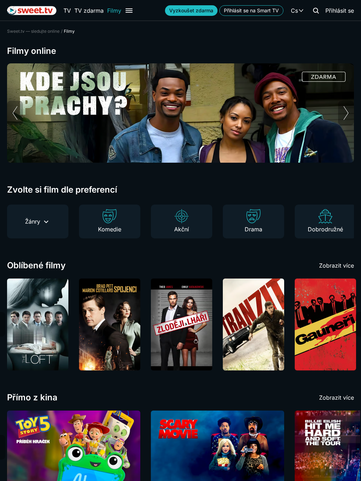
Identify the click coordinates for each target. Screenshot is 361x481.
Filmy (114, 10)
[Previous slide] (15, 113)
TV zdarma (89, 10)
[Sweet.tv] (31, 10)
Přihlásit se (339, 10)
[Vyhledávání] (316, 10)
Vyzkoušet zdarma (191, 10)
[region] (180, 113)
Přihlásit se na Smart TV (251, 10)
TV (67, 10)
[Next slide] (346, 113)
